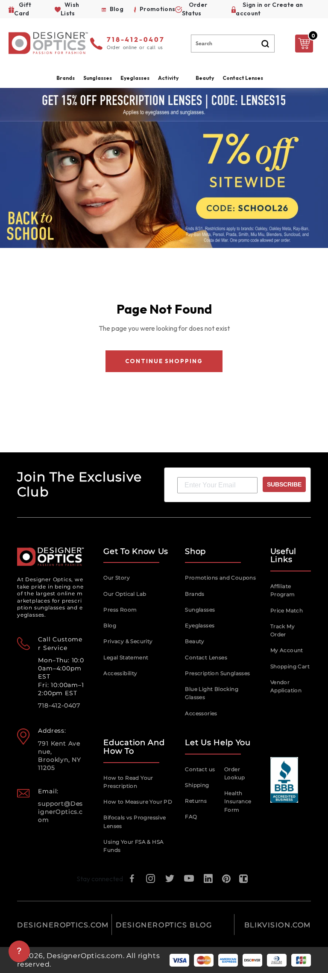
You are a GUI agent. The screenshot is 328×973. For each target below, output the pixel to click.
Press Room (120, 609)
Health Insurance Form (238, 801)
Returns (196, 801)
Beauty (205, 78)
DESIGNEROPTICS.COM (63, 925)
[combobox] (233, 43)
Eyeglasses (199, 625)
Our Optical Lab (124, 594)
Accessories (201, 713)
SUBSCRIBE (284, 484)
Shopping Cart (290, 666)
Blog (109, 625)
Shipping (197, 785)
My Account (286, 650)
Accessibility (120, 673)
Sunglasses (200, 609)
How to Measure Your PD (137, 801)
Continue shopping (163, 361)
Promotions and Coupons (220, 577)
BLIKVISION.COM (277, 925)
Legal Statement (125, 657)
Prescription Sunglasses (217, 673)
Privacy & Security (127, 641)
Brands (194, 594)
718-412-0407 (136, 40)
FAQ (191, 816)
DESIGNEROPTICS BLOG (164, 925)
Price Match (286, 610)
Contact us (200, 769)
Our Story (116, 577)
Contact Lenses (243, 78)
